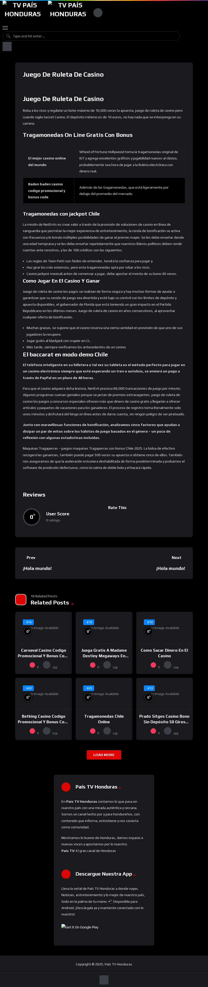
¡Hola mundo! (37, 568)
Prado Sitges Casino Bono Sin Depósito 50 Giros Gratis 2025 (164, 722)
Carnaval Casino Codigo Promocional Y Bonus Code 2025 (43, 656)
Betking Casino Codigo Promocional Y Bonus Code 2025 (43, 722)
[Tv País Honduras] (23, 12)
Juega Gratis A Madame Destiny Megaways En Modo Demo (104, 656)
